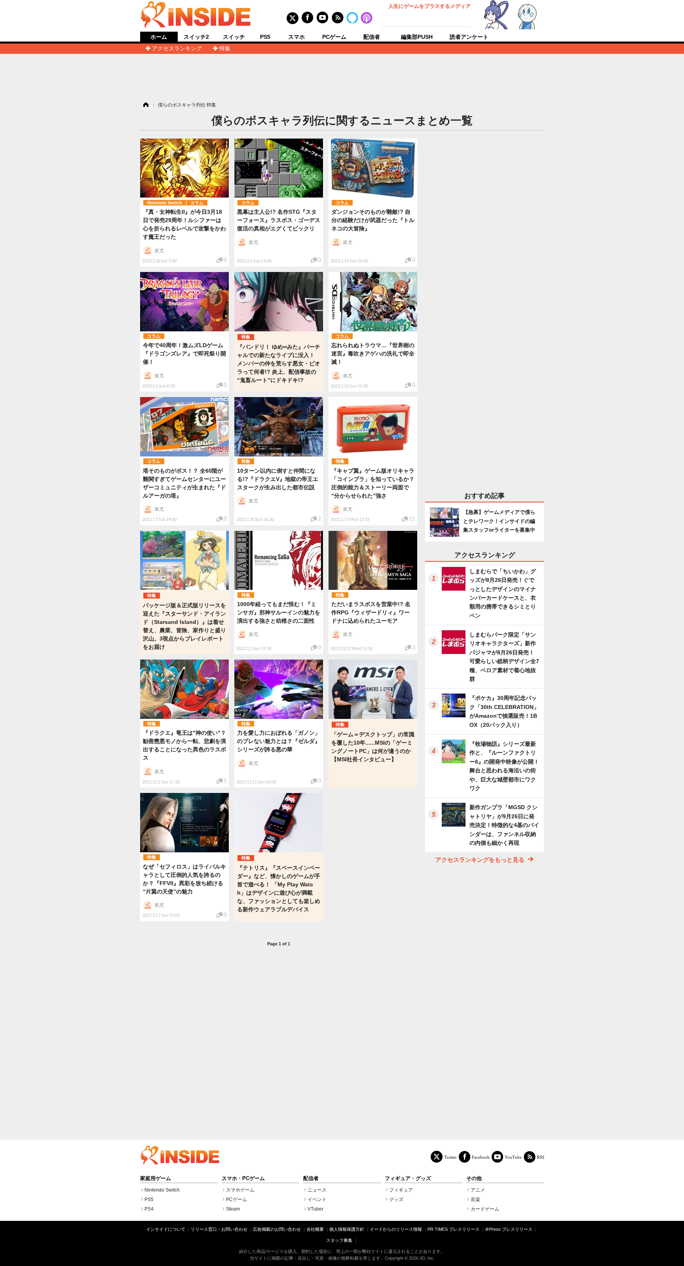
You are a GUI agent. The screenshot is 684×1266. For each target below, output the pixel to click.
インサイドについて (165, 1229)
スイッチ (234, 37)
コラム (196, 202)
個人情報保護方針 (346, 1229)
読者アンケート (469, 37)
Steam (233, 1209)
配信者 (371, 37)
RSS (540, 1157)
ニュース (317, 1190)
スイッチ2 (196, 37)
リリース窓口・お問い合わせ (219, 1229)
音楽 (475, 1199)
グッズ (396, 1199)
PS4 (149, 1209)
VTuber (315, 1209)
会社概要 (315, 1229)
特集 (224, 48)
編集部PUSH (417, 37)
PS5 (265, 37)
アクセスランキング (177, 48)
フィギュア (401, 1190)
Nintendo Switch (164, 202)
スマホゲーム (240, 1190)
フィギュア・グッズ (408, 1178)
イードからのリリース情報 (396, 1229)
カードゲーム (485, 1209)
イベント (317, 1199)
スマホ (296, 37)
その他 (474, 1178)
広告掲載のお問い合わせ (277, 1229)
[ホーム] (145, 105)
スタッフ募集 (339, 1240)
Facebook (481, 1157)
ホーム (158, 37)
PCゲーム (334, 37)
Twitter (450, 1157)
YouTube (513, 1157)
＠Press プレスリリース (508, 1229)
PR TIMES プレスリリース (453, 1229)
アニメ (478, 1190)
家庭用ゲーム (155, 1178)
